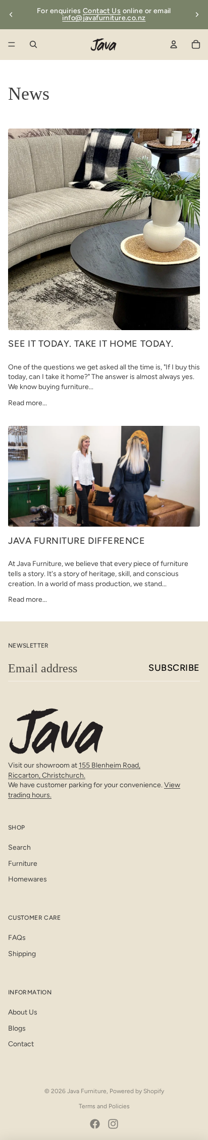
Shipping (22, 953)
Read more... (27, 403)
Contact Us (102, 11)
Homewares (27, 879)
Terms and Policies (104, 1106)
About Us (22, 1012)
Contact (21, 1044)
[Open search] (33, 44)
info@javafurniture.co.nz (103, 18)
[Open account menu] (174, 44)
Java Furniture (87, 1091)
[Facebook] (95, 1124)
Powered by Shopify (137, 1091)
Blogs (17, 1028)
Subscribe (174, 667)
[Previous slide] (11, 15)
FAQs (17, 937)
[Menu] (11, 44)
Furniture (22, 863)
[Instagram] (113, 1124)
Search (19, 847)
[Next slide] (197, 15)
